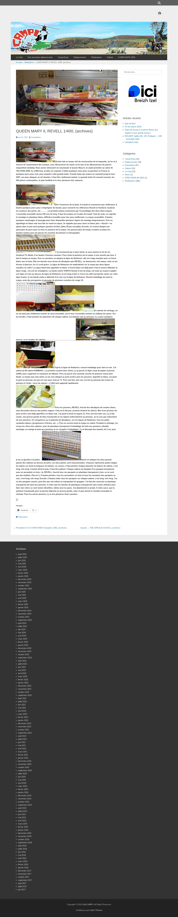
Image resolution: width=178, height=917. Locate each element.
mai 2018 (22, 855)
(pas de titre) (130, 123)
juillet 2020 (22, 773)
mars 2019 (22, 824)
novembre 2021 (24, 726)
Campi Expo (63, 57)
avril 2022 (22, 711)
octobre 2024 (23, 617)
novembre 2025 (24, 582)
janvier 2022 (23, 720)
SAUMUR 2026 (131, 142)
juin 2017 (22, 889)
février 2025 (23, 604)
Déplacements (80, 57)
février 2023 (23, 679)
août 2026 (22, 554)
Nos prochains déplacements (40, 57)
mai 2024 (22, 632)
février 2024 (23, 642)
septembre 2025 (25, 589)
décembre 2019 (24, 795)
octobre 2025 (23, 585)
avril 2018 (22, 858)
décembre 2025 (24, 579)
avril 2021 (22, 748)
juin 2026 (22, 560)
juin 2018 (22, 852)
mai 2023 (22, 670)
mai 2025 (22, 595)
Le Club (19, 57)
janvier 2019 (23, 830)
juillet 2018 (22, 849)
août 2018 (22, 846)
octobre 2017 (23, 877)
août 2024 (22, 623)
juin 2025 (22, 592)
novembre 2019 (24, 799)
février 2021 (23, 755)
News (127, 174)
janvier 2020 (23, 792)
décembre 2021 (24, 723)
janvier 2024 (23, 645)
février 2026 (23, 573)
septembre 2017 (25, 880)
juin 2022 (22, 704)
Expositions (130, 165)
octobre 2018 (23, 839)
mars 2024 (22, 639)
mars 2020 (22, 786)
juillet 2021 (22, 739)
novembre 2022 (24, 689)
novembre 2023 (24, 651)
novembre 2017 (24, 874)
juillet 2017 (22, 886)
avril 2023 (22, 673)
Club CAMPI (87, 904)
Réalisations (96, 57)
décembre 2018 (24, 833)
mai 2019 (22, 817)
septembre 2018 (25, 842)
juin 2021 (22, 742)
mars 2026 (22, 570)
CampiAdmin (36, 137)
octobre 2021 (23, 730)
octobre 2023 (23, 654)
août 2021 (22, 736)
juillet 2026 (22, 557)
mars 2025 (22, 601)
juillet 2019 (22, 811)
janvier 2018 (23, 867)
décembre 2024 (24, 610)
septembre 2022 (25, 695)
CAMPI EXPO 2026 (126, 57)
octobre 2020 (23, 767)
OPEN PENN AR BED (134, 178)
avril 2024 (22, 636)
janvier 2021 (23, 758)
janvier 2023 (23, 683)
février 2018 (23, 864)
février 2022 (23, 717)
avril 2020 (22, 783)
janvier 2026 (23, 576)
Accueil (19, 62)
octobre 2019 (23, 802)
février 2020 (23, 789)
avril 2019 (22, 820)
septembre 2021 (25, 733)
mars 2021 (22, 751)
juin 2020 (22, 777)
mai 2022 (22, 708)
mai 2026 (22, 563)
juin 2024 (22, 629)
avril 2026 (22, 567)
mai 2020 (22, 780)
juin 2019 (22, 814)
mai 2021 (22, 745)
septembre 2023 (25, 657)
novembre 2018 (24, 836)
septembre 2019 (25, 805)
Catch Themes (96, 910)
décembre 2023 (24, 648)
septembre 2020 (25, 770)
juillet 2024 (22, 626)
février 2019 (23, 827)
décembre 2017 (24, 871)
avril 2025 (22, 598)
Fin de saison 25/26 (133, 126)
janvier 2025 (23, 607)
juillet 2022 (22, 701)
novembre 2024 (24, 614)
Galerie (110, 57)
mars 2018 (22, 861)
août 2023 (22, 661)
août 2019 (22, 808)
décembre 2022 (24, 686)
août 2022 (22, 698)
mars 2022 (22, 714)
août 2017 (22, 883)
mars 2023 (22, 676)
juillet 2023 (22, 664)
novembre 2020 (24, 764)
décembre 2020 (24, 761)
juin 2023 (22, 667)
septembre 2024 (25, 620)
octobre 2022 (23, 692)
